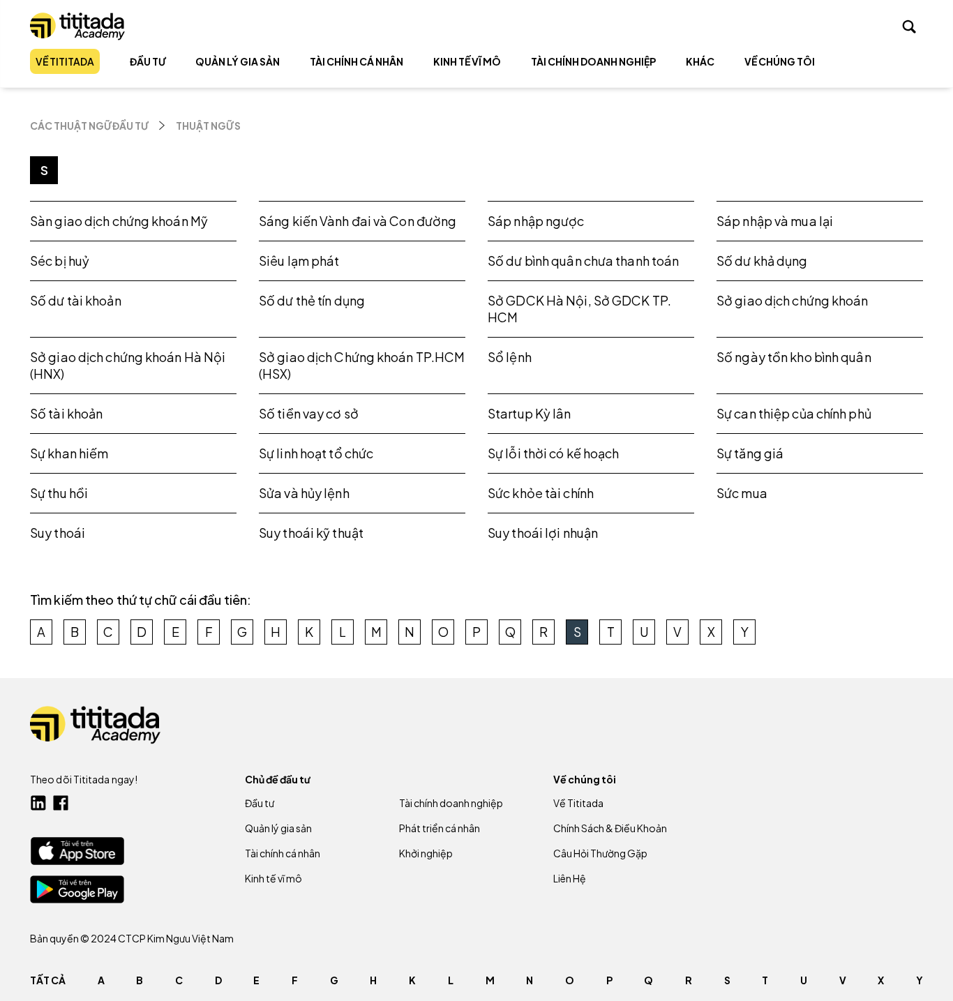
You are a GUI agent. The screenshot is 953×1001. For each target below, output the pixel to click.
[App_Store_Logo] (77, 850)
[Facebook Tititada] (60, 803)
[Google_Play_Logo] (77, 889)
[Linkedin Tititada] (38, 803)
